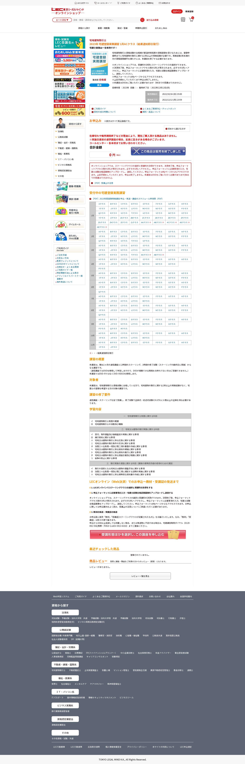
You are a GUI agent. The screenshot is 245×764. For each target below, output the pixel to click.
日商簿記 (79, 652)
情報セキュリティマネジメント (102, 697)
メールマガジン (123, 596)
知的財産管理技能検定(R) (63, 621)
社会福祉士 (66, 683)
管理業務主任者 (140, 670)
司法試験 (149, 618)
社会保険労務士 (145, 652)
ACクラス (172, 222)
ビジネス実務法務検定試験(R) (91, 621)
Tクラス (134, 213)
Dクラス (134, 203)
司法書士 (161, 618)
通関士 (190, 670)
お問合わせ (166, 3)
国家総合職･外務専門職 (62, 635)
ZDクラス (159, 217)
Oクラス (171, 208)
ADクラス (185, 222)
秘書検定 (116, 656)
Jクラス (113, 208)
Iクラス (102, 208)
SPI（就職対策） (78, 639)
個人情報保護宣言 (113, 746)
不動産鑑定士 (75, 670)
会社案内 (170, 596)
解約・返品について (151, 111)
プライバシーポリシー (137, 746)
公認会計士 (57, 652)
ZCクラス (146, 217)
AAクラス (146, 222)
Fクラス (159, 203)
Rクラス (113, 213)
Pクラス (184, 208)
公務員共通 (157, 635)
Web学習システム (61, 596)
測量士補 (106, 670)
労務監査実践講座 (75, 656)
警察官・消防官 (105, 635)
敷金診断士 (179, 670)
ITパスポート (58, 697)
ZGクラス (102, 222)
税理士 (68, 652)
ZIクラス (124, 222)
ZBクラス (134, 217)
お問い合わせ (155, 596)
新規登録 (189, 11)
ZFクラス (185, 217)
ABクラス (159, 222)
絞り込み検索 (153, 19)
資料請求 (139, 596)
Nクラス (159, 208)
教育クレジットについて (68, 260)
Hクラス (184, 203)
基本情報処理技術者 (76, 697)
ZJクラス (134, 222)
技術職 (119, 635)
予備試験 (124, 618)
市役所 (146, 635)
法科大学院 (137, 618)
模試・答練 (122, 28)
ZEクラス (172, 217)
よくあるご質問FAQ (146, 3)
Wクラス (171, 213)
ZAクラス (124, 217)
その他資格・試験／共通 (62, 738)
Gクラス (171, 203)
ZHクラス (114, 222)
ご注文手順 (62, 254)
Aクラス (102, 203)
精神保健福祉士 (114, 683)
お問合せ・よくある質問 (68, 266)
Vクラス (159, 213)
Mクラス (146, 208)
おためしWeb (161, 28)
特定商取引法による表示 (68, 272)
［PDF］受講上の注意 (103, 183)
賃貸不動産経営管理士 (160, 670)
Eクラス (146, 203)
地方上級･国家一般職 (85, 635)
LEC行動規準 (76, 746)
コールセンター (103, 3)
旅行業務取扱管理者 (60, 711)
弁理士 (183, 618)
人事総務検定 (58, 656)
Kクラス (124, 208)
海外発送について (65, 281)
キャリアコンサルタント (97, 656)
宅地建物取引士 (59, 670)
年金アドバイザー (163, 652)
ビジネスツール (127, 697)
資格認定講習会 (59, 724)
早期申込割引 (141, 28)
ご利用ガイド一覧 (65, 269)
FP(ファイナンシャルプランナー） (101, 652)
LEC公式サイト (83, 3)
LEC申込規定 (186, 746)
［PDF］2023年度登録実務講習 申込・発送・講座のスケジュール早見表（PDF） (128, 198)
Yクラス (102, 217)
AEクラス (102, 227)
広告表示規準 (94, 746)
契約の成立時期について (105, 111)
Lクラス (134, 208)
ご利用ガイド (125, 3)
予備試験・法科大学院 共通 (104, 618)
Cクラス (124, 203)
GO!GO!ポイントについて (68, 263)
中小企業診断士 (127, 652)
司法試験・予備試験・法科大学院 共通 (69, 618)
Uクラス (146, 213)
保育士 (55, 683)
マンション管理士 (121, 670)
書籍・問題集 (104, 28)
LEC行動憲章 (59, 746)
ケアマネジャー (97, 683)
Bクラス (113, 203)
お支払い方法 (63, 257)
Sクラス (124, 213)
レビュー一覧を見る (140, 576)
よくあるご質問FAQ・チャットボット (159, 108)
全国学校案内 (186, 596)
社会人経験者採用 (59, 639)
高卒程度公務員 (173, 635)
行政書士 (172, 618)
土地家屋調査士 (91, 670)
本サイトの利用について (163, 746)
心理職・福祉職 (132, 635)
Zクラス (113, 217)
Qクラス (102, 213)
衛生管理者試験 (182, 652)
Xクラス (184, 213)
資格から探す (84, 28)
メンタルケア (80, 683)
